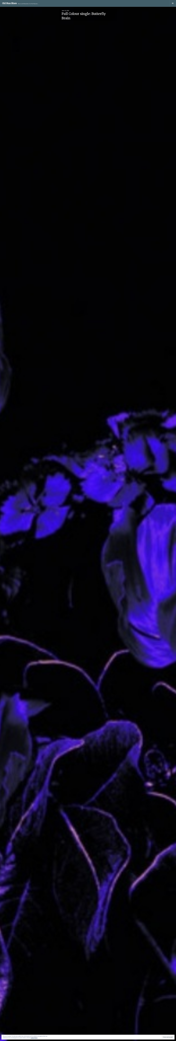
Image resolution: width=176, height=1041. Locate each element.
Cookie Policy (34, 1037)
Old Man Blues (9, 3)
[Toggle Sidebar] (172, 3)
